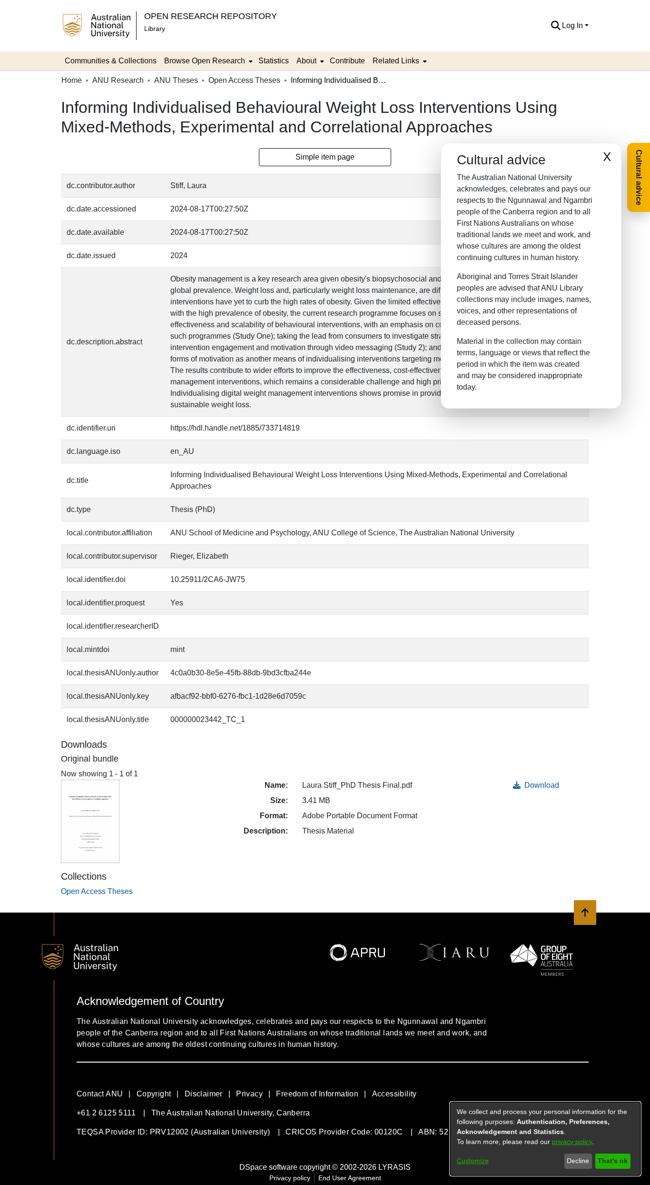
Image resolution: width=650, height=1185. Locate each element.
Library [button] (154, 28)
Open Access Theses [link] (244, 80)
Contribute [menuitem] (347, 61)
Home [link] (71, 80)
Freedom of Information (317, 1094)
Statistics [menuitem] (273, 61)
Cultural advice (639, 177)
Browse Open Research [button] (204, 61)
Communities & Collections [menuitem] (111, 61)
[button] (555, 25)
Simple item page (325, 157)
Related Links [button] (396, 61)
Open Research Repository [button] (210, 16)
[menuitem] (207, 60)
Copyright (154, 1094)
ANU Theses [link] (176, 80)
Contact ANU (100, 1094)
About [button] (306, 61)
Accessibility (394, 1094)
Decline (578, 1161)
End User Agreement (349, 1178)
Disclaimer (204, 1094)
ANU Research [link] (118, 80)
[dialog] (545, 1138)
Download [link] (540, 785)
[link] (97, 891)
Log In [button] (573, 25)
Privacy (249, 1094)
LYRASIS (394, 1167)
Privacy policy (289, 1178)
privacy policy (572, 1141)
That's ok (613, 1161)
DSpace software (268, 1167)
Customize (473, 1161)
